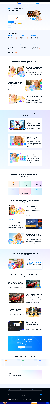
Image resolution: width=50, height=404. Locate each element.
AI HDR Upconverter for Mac (23, 47)
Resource (15, 394)
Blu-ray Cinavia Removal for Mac (34, 47)
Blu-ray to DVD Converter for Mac (34, 37)
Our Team (22, 394)
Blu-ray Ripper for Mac (22, 38)
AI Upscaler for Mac (22, 46)
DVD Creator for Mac (10, 46)
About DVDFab (23, 393)
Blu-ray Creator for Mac (10, 47)
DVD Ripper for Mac (22, 37)
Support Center (16, 393)
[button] (37, 3)
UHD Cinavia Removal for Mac (34, 48)
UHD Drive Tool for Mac (10, 52)
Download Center (9, 393)
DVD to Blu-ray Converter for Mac (34, 38)
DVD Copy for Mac (10, 37)
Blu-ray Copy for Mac (10, 38)
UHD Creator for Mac (10, 48)
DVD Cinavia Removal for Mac (34, 46)
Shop (8, 394)
